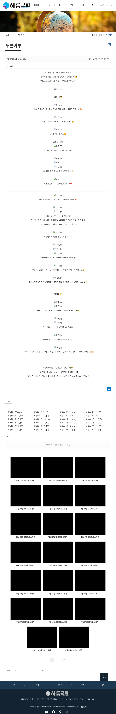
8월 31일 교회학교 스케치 (58, 594)
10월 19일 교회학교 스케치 (57, 565)
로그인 (102, 5)
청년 (82, 685)
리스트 (8, 401)
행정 (93, 5)
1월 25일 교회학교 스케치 (58, 509)
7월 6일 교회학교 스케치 (90, 622)
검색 (43, 671)
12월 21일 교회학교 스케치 (57, 537)
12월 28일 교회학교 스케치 (25, 537)
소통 (48, 5)
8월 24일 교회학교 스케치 (90, 594)
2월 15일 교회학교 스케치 (25, 509)
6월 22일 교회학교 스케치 (42, 650)
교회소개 (35, 5)
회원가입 (109, 5)
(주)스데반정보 (82, 707)
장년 (103, 685)
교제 (70, 5)
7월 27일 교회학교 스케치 (25, 622)
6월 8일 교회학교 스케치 (73, 650)
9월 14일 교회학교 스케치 (25, 594)
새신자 (13, 685)
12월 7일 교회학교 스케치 (90, 537)
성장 (59, 5)
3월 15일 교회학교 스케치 (58, 481)
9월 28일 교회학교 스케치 (90, 565)
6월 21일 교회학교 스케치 (25, 481)
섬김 (82, 5)
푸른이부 (20, 35)
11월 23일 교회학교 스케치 (25, 565)
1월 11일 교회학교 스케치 (90, 509)
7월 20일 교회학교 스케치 (58, 622)
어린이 (36, 685)
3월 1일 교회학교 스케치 (90, 481)
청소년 (59, 685)
